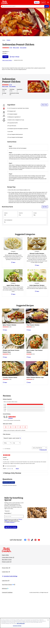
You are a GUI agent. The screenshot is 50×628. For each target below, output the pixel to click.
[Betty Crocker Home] (4, 2)
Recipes (8, 40)
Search (46, 6)
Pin (4, 109)
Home (3, 40)
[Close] (48, 620)
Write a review (16, 47)
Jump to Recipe (15, 56)
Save (6, 56)
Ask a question (23, 47)
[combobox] (23, 6)
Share (4, 116)
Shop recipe (44, 104)
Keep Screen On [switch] (4, 120)
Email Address (8, 513)
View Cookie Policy (21, 623)
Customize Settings (17, 625)
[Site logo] (7, 550)
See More (45, 206)
